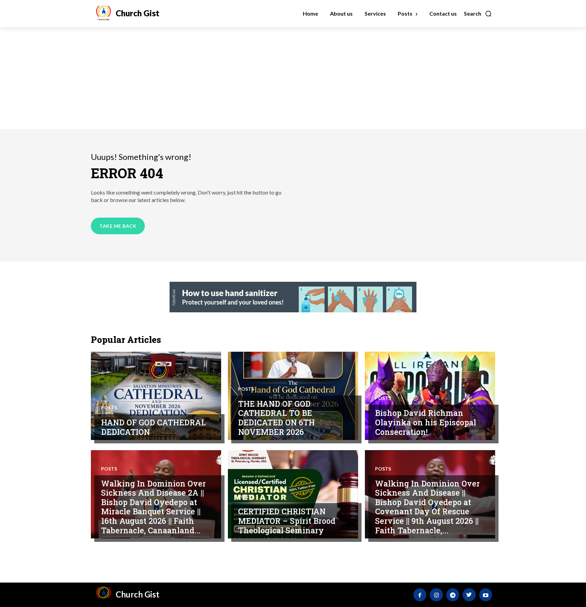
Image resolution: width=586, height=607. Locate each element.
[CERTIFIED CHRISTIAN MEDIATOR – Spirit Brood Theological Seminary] (293, 494)
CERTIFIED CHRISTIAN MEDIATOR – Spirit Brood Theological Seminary (286, 520)
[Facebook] (419, 594)
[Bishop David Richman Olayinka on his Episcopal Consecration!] (430, 396)
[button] (478, 13)
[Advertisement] (293, 78)
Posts (109, 407)
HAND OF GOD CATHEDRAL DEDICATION (153, 427)
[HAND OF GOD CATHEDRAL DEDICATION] (156, 396)
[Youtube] (485, 594)
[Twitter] (469, 594)
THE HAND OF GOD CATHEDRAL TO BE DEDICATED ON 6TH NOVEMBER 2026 (276, 418)
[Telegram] (452, 594)
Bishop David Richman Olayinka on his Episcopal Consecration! (425, 422)
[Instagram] (436, 594)
